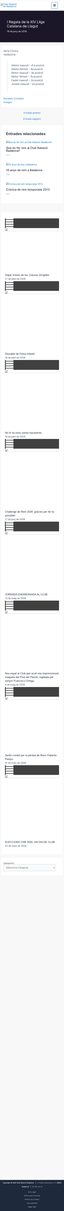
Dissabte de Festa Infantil (20, 353)
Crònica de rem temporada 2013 (28, 189)
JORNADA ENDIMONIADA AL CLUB (26, 594)
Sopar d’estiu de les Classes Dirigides (27, 275)
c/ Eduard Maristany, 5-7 (46, 1183)
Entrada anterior (32, 113)
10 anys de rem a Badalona (24, 170)
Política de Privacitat (32, 1196)
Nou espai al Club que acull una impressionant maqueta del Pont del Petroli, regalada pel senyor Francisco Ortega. (32, 677)
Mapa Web (32, 1207)
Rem (8, 155)
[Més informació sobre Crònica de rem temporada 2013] (24, 183)
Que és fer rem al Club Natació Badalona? (27, 149)
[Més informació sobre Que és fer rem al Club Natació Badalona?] (29, 142)
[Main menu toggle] (54, 5)
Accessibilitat (32, 1203)
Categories (8, 863)
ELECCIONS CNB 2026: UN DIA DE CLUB (30, 842)
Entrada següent (32, 119)
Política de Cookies (32, 1199)
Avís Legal (32, 1192)
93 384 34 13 (37, 1187)
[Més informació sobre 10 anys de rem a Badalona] (21, 164)
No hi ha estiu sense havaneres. (23, 432)
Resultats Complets (13, 98)
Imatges (7, 102)
